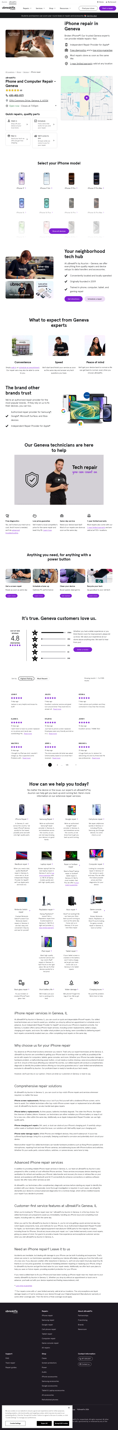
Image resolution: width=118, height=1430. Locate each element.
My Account (112, 2)
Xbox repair (70, 909)
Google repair (70, 819)
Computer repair (95, 864)
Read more (57, 709)
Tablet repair (71, 951)
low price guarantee (102, 50)
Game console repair (95, 910)
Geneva (26, 72)
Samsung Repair (46, 819)
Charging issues (95, 989)
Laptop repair (46, 864)
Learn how (47, 530)
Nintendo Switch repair (21, 910)
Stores (101, 2)
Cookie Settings (15, 1423)
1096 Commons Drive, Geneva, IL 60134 (28, 100)
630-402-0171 (16, 95)
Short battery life (46, 989)
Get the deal (92, 16)
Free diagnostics (78, 50)
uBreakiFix (12, 2)
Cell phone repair (96, 819)
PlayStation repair (46, 909)
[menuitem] (27, 8)
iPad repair (46, 951)
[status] (25, 703)
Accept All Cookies (61, 1423)
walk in (13, 367)
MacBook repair (21, 864)
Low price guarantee (24, 1286)
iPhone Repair (21, 819)
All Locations (10, 72)
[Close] (68, 1407)
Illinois (19, 72)
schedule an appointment (29, 367)
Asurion (4, 2)
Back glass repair (21, 989)
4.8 (21, 90)
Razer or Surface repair (70, 865)
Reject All (44, 1423)
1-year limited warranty (81, 63)
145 (67, 765)
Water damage (71, 989)
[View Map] (86, 98)
